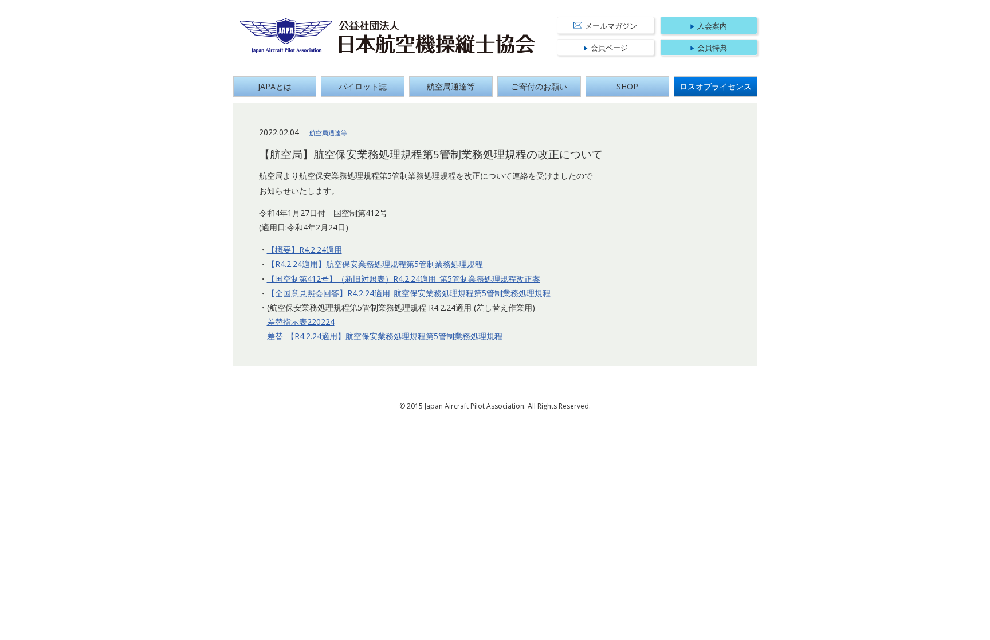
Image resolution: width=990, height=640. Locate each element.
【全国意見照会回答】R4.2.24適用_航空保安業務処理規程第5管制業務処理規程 (409, 293)
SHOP (627, 86)
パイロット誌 (363, 86)
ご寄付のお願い (539, 86)
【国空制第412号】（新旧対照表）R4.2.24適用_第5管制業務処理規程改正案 (403, 278)
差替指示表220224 (301, 321)
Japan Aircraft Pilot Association (286, 36)
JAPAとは (275, 86)
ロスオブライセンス (715, 86)
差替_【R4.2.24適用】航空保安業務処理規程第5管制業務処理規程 (384, 336)
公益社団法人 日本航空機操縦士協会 (437, 37)
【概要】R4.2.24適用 (304, 249)
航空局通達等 (451, 86)
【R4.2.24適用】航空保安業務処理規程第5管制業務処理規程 (375, 263)
